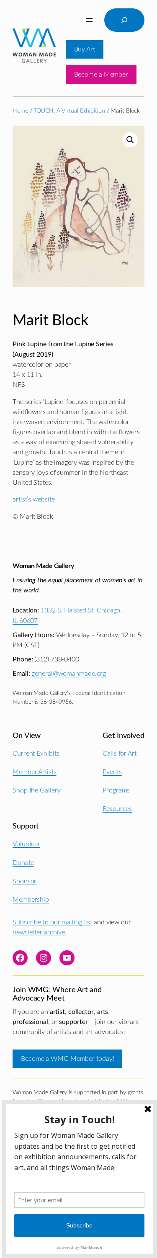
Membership (31, 899)
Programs (116, 790)
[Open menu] (89, 20)
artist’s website (33, 499)
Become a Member (101, 74)
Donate (23, 862)
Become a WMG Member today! (67, 1058)
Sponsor (24, 881)
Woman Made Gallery (43, 566)
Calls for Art (119, 753)
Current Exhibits (36, 753)
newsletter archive (39, 932)
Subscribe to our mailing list (52, 922)
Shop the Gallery (36, 790)
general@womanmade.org (68, 673)
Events (112, 772)
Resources (117, 808)
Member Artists (35, 772)
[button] (130, 139)
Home (20, 111)
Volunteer (26, 844)
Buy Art (84, 49)
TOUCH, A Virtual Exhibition (69, 111)
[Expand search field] (124, 20)
